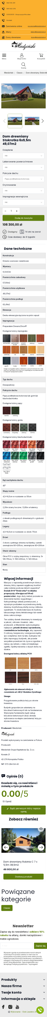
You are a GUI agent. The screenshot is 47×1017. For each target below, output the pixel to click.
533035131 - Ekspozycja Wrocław (18, 14)
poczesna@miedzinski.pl (37, 26)
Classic (20, 73)
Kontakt (9, 20)
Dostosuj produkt (23, 876)
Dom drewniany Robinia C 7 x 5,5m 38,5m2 (20, 863)
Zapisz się (40, 945)
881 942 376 (11, 9)
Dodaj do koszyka (23, 218)
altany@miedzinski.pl (38, 32)
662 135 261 (11, 3)
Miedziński (8, 73)
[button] (23, 66)
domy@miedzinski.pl (38, 37)
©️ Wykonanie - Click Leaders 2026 (23, 1012)
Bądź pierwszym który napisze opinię (23, 810)
